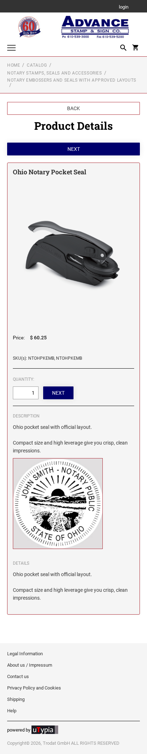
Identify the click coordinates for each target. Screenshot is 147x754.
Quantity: (23, 379)
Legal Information (25, 653)
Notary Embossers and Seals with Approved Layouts (71, 80)
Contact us (18, 676)
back (73, 108)
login (123, 7)
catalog (37, 65)
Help (11, 710)
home (13, 65)
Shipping (16, 699)
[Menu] (11, 49)
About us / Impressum (29, 665)
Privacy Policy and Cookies (34, 688)
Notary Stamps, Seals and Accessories (54, 73)
